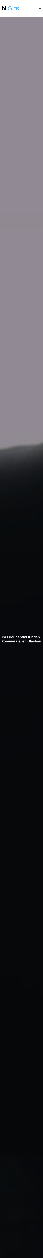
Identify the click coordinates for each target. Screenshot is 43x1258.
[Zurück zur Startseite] (11, 8)
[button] (40, 8)
